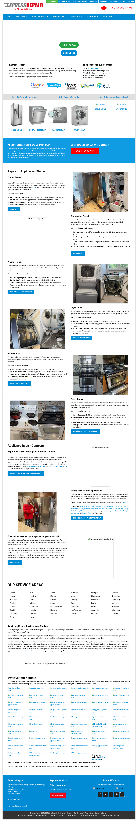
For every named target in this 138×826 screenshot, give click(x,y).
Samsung (98, 511)
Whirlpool (84, 513)
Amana (92, 506)
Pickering (74, 600)
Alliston (53, 603)
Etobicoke (13, 596)
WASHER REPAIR (58, 130)
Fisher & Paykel (76, 508)
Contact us (30, 651)
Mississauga (95, 596)
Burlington (94, 593)
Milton (73, 596)
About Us (93, 1)
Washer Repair (58, 16)
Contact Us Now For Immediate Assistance (26, 473)
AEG (87, 506)
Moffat (87, 511)
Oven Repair (107, 16)
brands (123, 502)
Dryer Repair (75, 16)
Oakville (32, 600)
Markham (53, 596)
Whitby (32, 603)
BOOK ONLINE (77, 253)
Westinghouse (75, 513)
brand (34, 187)
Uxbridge (33, 613)
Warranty (103, 1)
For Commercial (72, 815)
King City (33, 610)
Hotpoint (94, 508)
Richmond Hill (95, 600)
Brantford (115, 603)
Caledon (12, 606)
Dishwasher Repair (39, 16)
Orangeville (95, 610)
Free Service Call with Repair (21, 292)
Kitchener (53, 610)
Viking (125, 511)
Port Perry (94, 613)
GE (89, 508)
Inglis (99, 508)
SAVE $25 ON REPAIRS (85, 151)
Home (8, 16)
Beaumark (98, 506)
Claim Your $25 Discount (19, 383)
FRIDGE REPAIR (16, 130)
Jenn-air (104, 508)
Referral (62, 813)
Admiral (82, 506)
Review (87, 815)
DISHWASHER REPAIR (37, 130)
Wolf (89, 513)
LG (123, 508)
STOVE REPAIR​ (100, 109)
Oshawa (53, 600)
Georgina (74, 613)
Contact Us (52, 1)
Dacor (117, 506)
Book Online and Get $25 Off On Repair (87, 518)
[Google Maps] (122, 794)
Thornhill (115, 613)
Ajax (31, 593)
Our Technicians (115, 815)
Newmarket (116, 596)
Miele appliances (98, 758)
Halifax (32, 617)
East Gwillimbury (56, 606)
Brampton (74, 593)
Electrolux (123, 506)
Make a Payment (58, 795)
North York (13, 600)
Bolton (73, 603)
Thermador (118, 511)
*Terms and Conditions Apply (17, 806)
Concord (12, 617)
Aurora (52, 593)
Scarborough (116, 600)
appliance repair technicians (35, 466)
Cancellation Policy (117, 1)
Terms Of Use (83, 813)
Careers (53, 815)
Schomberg (116, 610)
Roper (92, 511)
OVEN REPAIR (121, 109)
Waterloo (53, 613)
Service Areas (64, 1)
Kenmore (111, 508)
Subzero (105, 511)
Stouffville (13, 613)
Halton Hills (115, 606)
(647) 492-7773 (120, 8)
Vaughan (13, 603)
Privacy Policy (72, 813)
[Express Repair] (23, 6)
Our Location (15, 794)
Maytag (77, 511)
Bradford (94, 603)
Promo (95, 815)
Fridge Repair (20, 16)
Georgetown (75, 606)
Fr (81, 815)
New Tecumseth (76, 610)
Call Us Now (14, 562)
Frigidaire (85, 508)
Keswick (12, 610)
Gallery (131, 1)
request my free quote (81, 338)
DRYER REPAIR (79, 130)
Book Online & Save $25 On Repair (85, 431)
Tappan (111, 511)
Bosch (112, 506)
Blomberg (106, 506)
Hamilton (33, 596)
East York (115, 593)
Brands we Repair (80, 1)
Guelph (93, 606)
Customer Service (101, 813)
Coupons (104, 815)
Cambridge (34, 606)
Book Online (69, 53)
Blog (91, 813)
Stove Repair (91, 16)
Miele (82, 511)
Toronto (12, 593)
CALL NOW (13, 209)
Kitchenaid (118, 508)
